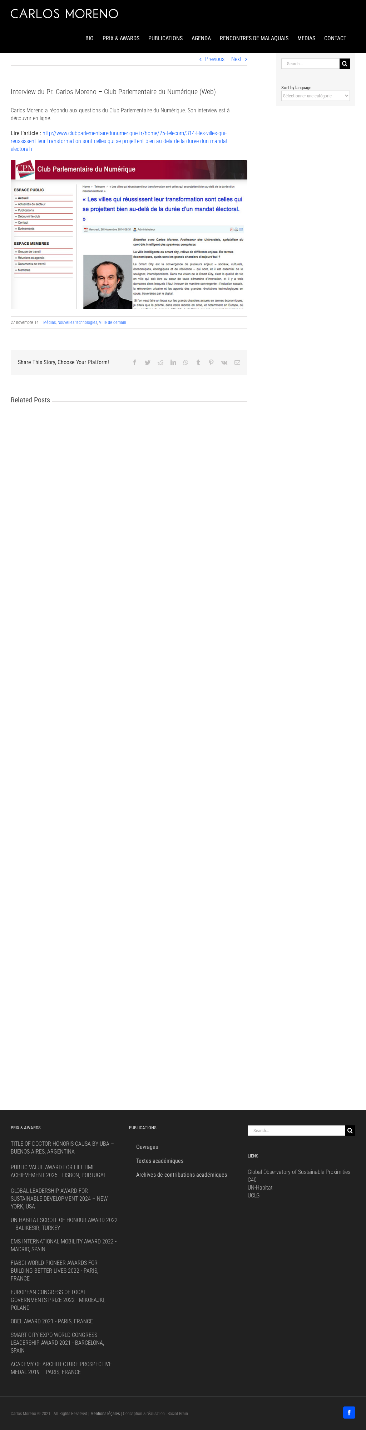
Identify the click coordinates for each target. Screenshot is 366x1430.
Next (236, 59)
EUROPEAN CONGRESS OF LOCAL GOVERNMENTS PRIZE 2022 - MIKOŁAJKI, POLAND (58, 1300)
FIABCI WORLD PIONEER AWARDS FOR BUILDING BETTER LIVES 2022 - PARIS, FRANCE (54, 1270)
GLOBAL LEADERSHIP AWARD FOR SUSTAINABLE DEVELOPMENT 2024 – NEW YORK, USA (59, 1198)
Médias (49, 322)
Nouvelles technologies (77, 322)
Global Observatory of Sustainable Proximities (299, 1172)
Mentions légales (105, 1413)
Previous (214, 59)
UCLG (254, 1195)
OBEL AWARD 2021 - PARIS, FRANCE (52, 1321)
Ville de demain (112, 322)
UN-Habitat (260, 1187)
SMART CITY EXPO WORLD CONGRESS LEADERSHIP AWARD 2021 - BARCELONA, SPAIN (57, 1343)
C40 (252, 1179)
